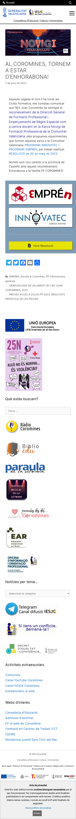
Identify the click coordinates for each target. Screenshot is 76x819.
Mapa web (58, 766)
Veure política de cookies (38, 808)
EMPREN (14, 276)
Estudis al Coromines (33, 276)
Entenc (37, 813)
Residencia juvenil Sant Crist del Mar (31, 739)
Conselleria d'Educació (21, 712)
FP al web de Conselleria (23, 723)
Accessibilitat (38, 769)
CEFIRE (10, 734)
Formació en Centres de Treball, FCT (31, 729)
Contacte (69, 766)
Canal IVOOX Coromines (22, 686)
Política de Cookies (43, 766)
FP (47, 276)
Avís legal (6, 766)
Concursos (12, 675)
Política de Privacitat (22, 766)
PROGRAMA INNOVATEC (41, 145)
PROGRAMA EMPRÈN (23, 149)
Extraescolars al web (20, 691)
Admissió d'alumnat (19, 718)
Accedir (10, 2)
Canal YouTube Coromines (24, 680)
